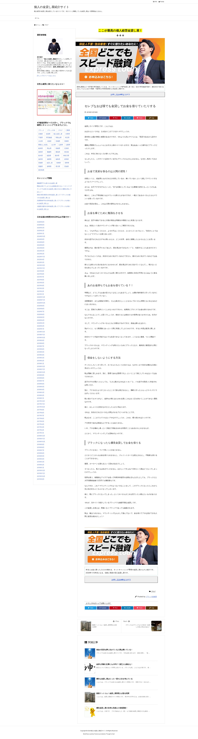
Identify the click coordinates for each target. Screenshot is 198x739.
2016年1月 (40, 467)
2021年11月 (41, 268)
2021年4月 (40, 285)
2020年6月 (40, 314)
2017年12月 (41, 401)
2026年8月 (40, 222)
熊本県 (57, 155)
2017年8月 (40, 412)
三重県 (68, 130)
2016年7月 (40, 450)
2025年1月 (40, 233)
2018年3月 (40, 392)
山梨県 (68, 145)
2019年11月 (41, 334)
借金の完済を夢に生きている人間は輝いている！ (114, 650)
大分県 (40, 141)
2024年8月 (40, 242)
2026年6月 (40, 225)
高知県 (66, 166)
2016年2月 (40, 464)
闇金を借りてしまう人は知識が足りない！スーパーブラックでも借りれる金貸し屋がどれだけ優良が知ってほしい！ (54, 189)
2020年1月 (40, 329)
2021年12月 (41, 265)
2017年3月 (40, 427)
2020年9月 (40, 306)
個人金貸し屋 (58, 134)
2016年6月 (40, 453)
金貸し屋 (49, 163)
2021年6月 (40, 280)
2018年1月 (40, 398)
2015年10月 (41, 476)
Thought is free (110, 734)
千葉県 (40, 137)
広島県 (66, 148)
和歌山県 (58, 137)
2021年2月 (40, 291)
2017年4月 (40, 424)
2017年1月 (40, 433)
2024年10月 (41, 236)
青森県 (40, 166)
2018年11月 (41, 369)
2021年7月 (40, 277)
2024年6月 (40, 245)
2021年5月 (40, 282)
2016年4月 (40, 459)
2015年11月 (41, 473)
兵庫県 (67, 134)
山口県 (53, 145)
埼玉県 (67, 137)
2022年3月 (40, 262)
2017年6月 (40, 418)
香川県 (58, 166)
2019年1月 (40, 363)
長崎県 (58, 163)
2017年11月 (41, 404)
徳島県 (40, 152)
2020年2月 (40, 326)
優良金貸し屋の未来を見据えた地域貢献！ (112, 708)
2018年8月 (40, 378)
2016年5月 (40, 456)
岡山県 (49, 148)
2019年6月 (40, 349)
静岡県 (49, 166)
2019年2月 (40, 360)
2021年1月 (40, 294)
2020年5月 (40, 317)
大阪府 (49, 141)
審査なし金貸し (43, 145)
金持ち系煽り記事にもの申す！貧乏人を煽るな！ (114, 664)
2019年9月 (40, 340)
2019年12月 (41, 332)
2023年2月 (40, 254)
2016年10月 (41, 441)
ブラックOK (51, 130)
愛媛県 (49, 152)
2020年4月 (40, 320)
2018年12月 (41, 366)
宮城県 (58, 141)
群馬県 (66, 159)
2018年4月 (40, 389)
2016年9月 (40, 444)
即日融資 (49, 137)
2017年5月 (40, 421)
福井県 (40, 159)
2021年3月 (40, 288)
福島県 (58, 159)
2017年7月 (40, 415)
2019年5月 (40, 352)
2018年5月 (40, 386)
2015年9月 (40, 479)
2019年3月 (40, 358)
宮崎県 (66, 141)
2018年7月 (40, 381)
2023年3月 (40, 251)
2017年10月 (41, 407)
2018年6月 (40, 384)
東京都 (66, 152)
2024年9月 (40, 239)
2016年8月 (40, 447)
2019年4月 (40, 355)
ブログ (46, 25)
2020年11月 (41, 300)
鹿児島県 (41, 170)
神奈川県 (66, 155)
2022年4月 (40, 259)
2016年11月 (41, 438)
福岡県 (49, 159)
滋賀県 (49, 155)
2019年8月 (40, 343)
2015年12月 (41, 470)
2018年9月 (40, 375)
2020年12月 (41, 297)
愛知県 (58, 152)
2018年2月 (40, 395)
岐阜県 (40, 148)
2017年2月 (40, 430)
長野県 (67, 163)
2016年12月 (41, 436)
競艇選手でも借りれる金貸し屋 (47, 183)
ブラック (41, 130)
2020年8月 (40, 308)
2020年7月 (40, 311)
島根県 (58, 148)
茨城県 (40, 163)
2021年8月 (40, 274)
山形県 (61, 145)
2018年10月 (41, 372)
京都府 (40, 134)
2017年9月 (40, 410)
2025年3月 (40, 228)
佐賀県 (48, 134)
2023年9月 (40, 248)
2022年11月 (41, 256)
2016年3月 (40, 462)
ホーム (38, 25)
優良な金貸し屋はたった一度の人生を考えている (114, 679)
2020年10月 (41, 303)
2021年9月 (40, 271)
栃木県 (40, 155)
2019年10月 (41, 337)
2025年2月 (40, 230)
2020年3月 (40, 323)
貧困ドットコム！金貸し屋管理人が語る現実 (112, 693)
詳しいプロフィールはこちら (46, 75)
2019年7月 (40, 346)
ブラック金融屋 (151, 597)
